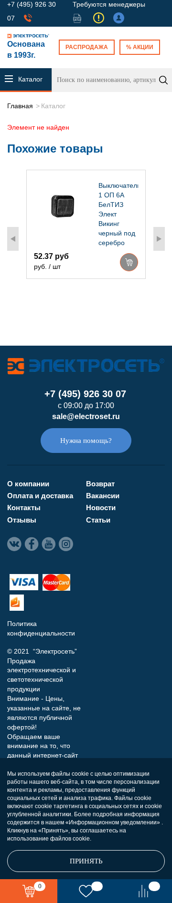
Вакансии (102, 496)
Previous (13, 239)
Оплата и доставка (40, 496)
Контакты (24, 507)
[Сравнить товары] (143, 891)
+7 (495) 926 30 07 (85, 394)
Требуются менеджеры (109, 4)
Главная (20, 106)
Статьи (98, 520)
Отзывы (21, 520)
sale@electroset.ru (86, 416)
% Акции (139, 47)
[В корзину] (129, 262)
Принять (86, 861)
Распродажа (86, 47)
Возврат (100, 484)
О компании (28, 484)
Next (159, 239)
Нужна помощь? (86, 440)
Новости (101, 507)
